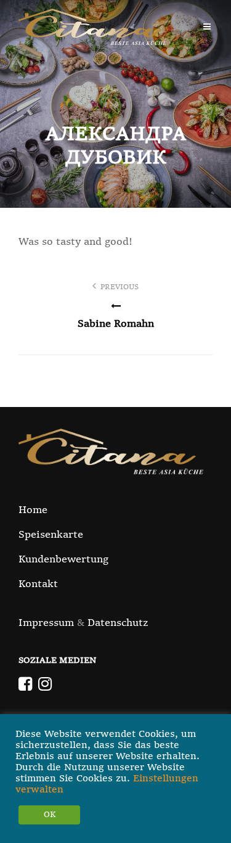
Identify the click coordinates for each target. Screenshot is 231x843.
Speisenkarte (50, 535)
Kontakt (38, 585)
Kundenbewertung (63, 560)
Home (32, 511)
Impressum (46, 623)
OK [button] (49, 815)
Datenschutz (117, 623)
